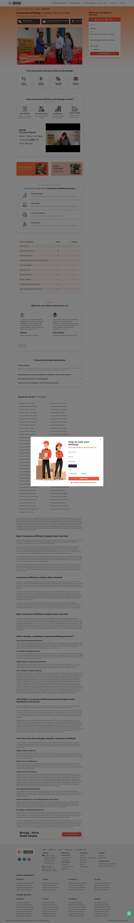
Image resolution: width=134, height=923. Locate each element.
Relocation (74, 473)
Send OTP (72, 466)
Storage (83, 473)
